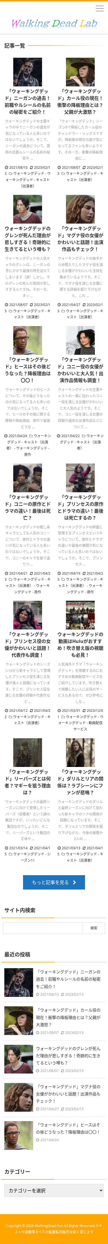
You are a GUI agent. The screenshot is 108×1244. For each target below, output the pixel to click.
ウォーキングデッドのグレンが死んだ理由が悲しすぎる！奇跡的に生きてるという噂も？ (28, 238)
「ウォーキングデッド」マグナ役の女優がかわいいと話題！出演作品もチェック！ (80, 238)
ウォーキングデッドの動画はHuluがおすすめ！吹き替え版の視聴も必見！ (80, 644)
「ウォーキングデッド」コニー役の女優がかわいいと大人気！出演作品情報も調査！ (80, 369)
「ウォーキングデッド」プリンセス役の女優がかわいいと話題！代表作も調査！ (28, 644)
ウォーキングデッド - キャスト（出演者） (28, 179)
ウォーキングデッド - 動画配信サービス (80, 723)
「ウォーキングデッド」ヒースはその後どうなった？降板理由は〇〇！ (28, 369)
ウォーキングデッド (28, 173)
